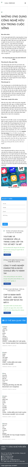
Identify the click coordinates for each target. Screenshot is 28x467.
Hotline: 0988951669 (10, 3)
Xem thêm (7, 254)
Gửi (6, 224)
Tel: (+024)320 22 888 (7, 456)
